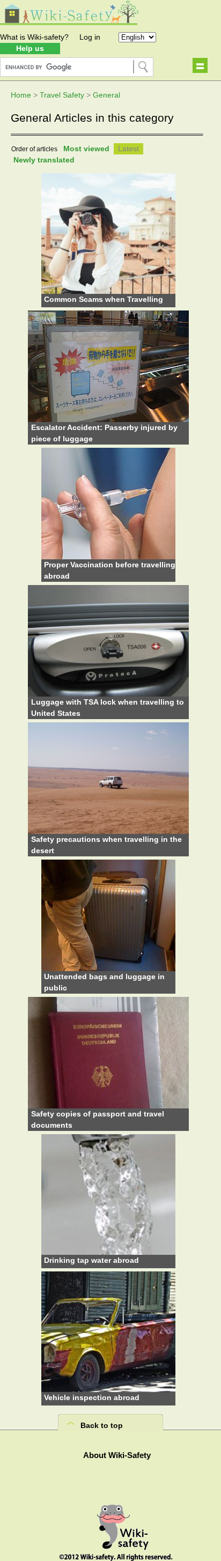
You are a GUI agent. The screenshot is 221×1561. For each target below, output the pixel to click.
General (106, 95)
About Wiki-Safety (117, 1455)
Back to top (101, 1425)
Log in (89, 37)
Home (21, 95)
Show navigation (200, 65)
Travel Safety (62, 95)
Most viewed (86, 148)
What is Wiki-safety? (34, 37)
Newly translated (44, 160)
